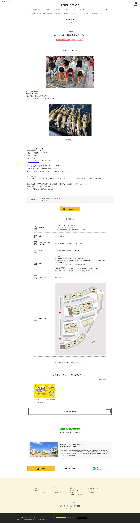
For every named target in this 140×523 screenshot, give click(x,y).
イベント (82, 9)
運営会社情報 (91, 492)
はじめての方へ (37, 9)
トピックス (91, 9)
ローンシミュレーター (57, 492)
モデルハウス (57, 9)
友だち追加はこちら (33, 162)
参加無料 (73, 39)
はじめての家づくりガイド (94, 488)
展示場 (47, 9)
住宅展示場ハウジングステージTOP (38, 13)
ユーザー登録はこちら (34, 167)
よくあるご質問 (103, 9)
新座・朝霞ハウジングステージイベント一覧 (74, 13)
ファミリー (80, 39)
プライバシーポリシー (75, 490)
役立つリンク (73, 488)
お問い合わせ (91, 490)
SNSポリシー (73, 492)
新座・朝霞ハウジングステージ (63, 39)
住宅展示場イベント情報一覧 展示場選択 (55, 13)
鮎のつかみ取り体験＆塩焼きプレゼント (94, 13)
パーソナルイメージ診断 (76, 494)
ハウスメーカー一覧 (70, 9)
